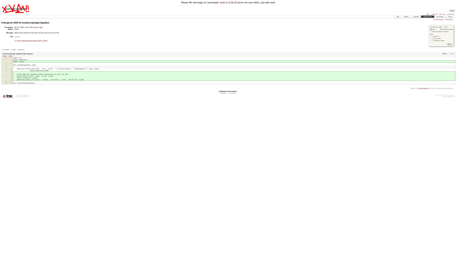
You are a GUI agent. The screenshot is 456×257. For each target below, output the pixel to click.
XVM (231, 2)
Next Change (448, 19)
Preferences (450, 14)
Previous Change (438, 19)
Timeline (406, 16)
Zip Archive (232, 93)
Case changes (437, 38)
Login (427, 14)
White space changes (439, 40)
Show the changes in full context (440, 31)
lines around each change (446, 29)
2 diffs (45, 41)
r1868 (4, 56)
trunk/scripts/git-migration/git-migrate (29, 41)
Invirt (222, 2)
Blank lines (436, 36)
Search (450, 16)
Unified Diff (223, 93)
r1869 (10, 56)
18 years (36, 27)
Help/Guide (434, 14)
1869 (15, 22)
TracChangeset (423, 88)
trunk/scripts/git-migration (35, 22)
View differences (434, 27)
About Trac (442, 14)
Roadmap (416, 16)
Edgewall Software (23, 96)
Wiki (398, 16)
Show (433, 29)
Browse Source (427, 16)
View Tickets (440, 16)
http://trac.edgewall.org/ (448, 96)
